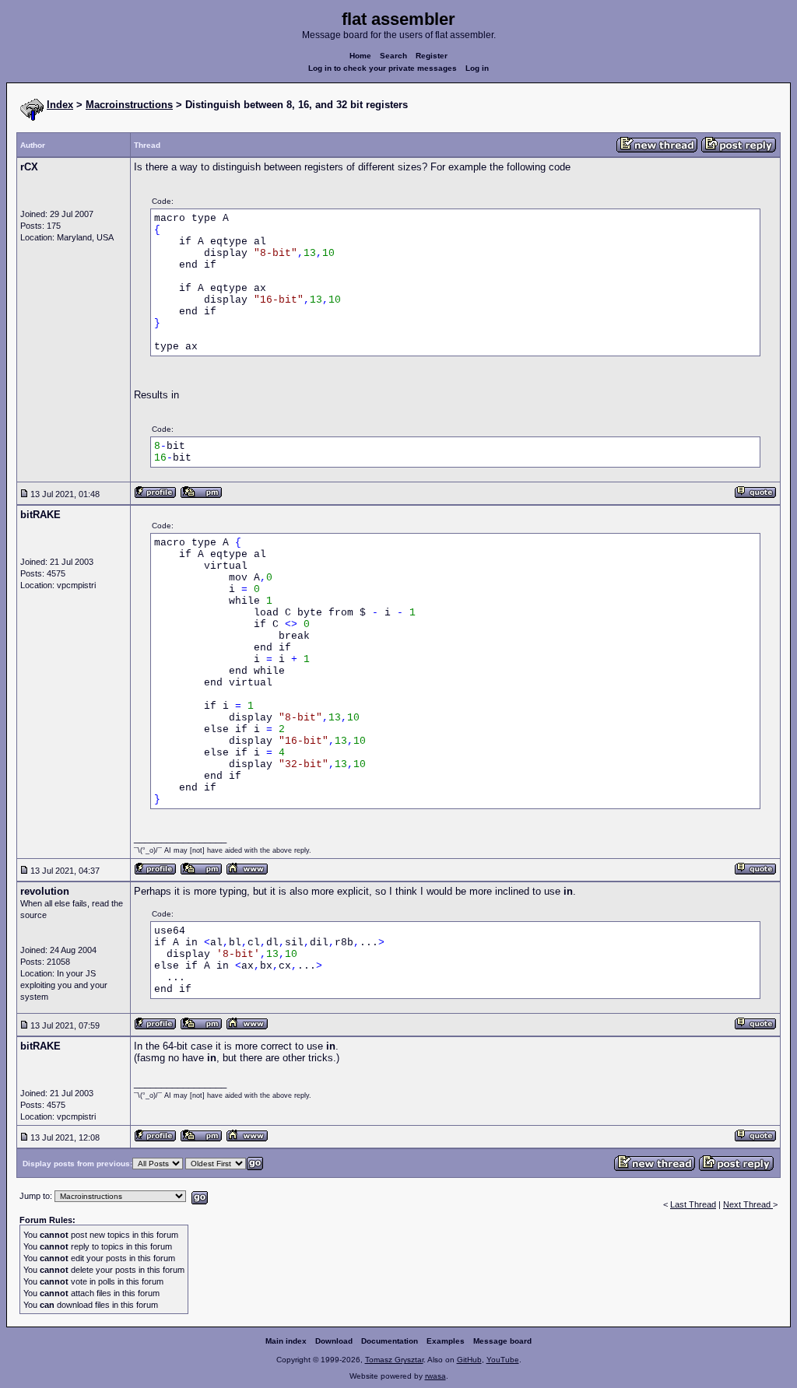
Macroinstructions (129, 104)
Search (393, 55)
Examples (446, 1341)
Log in (477, 68)
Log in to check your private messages (382, 68)
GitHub (469, 1359)
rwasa (435, 1376)
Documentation (389, 1341)
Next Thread (748, 1204)
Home (360, 55)
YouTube (502, 1359)
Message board (502, 1341)
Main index (286, 1341)
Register (432, 55)
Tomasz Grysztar (394, 1359)
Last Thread (693, 1204)
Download (334, 1341)
